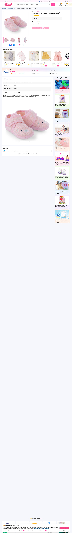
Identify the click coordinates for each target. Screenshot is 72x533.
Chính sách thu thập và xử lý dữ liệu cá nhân (41, 528)
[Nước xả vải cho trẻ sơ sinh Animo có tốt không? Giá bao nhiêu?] (68, 106)
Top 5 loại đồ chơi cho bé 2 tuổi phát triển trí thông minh (61, 134)
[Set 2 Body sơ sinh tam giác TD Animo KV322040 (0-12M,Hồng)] (21, 56)
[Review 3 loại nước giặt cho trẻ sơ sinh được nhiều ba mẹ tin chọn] (68, 193)
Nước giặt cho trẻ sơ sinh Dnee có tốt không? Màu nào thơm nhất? (61, 220)
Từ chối (64, 530)
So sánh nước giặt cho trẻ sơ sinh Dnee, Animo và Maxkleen (61, 206)
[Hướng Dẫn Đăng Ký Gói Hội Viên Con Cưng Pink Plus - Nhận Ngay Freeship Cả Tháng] (68, 164)
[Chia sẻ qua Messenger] (12, 44)
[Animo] (6, 72)
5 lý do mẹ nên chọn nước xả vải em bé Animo (61, 119)
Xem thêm (28, 141)
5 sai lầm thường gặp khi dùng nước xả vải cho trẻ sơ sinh (61, 90)
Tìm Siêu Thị (28, 1)
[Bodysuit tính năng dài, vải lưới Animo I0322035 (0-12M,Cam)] (33, 56)
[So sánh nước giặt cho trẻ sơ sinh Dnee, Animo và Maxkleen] (68, 208)
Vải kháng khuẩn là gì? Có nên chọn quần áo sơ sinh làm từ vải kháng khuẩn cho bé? (61, 148)
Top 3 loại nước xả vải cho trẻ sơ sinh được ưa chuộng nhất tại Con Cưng (61, 177)
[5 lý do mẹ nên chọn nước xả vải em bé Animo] (68, 121)
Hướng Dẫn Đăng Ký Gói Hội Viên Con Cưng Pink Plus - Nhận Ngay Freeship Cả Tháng (62, 163)
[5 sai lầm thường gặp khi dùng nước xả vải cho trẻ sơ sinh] (68, 92)
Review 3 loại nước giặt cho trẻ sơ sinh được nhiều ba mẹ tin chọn (61, 192)
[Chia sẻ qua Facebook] (14, 44)
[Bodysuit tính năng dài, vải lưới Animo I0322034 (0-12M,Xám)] (9, 56)
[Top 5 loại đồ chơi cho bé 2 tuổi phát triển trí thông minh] (68, 135)
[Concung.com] (8, 4)
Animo (38, 11)
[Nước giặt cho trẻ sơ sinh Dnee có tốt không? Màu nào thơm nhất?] (68, 222)
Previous (4, 60)
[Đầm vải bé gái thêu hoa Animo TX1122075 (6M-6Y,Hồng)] (57, 56)
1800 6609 (11, 1)
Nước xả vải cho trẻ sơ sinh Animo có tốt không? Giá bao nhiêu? (61, 105)
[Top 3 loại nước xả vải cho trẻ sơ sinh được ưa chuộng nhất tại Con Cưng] (68, 179)
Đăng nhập (68, 1)
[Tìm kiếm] (53, 4)
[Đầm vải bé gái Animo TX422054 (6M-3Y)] (45, 56)
